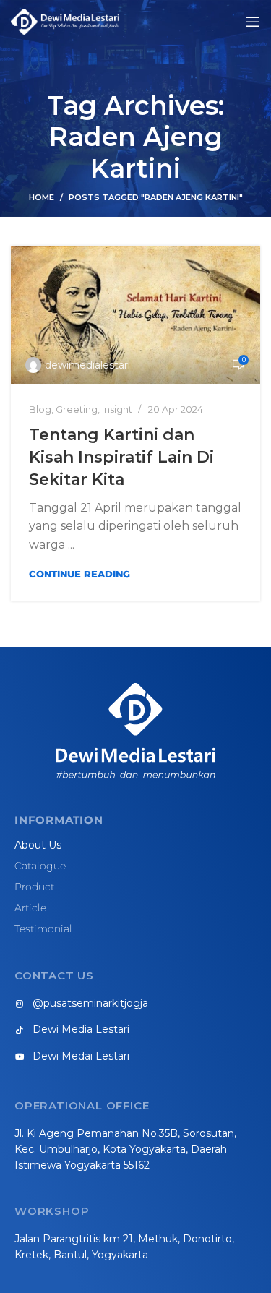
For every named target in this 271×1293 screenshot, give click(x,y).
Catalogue (40, 865)
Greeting (77, 409)
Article (30, 907)
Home (41, 197)
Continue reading (79, 574)
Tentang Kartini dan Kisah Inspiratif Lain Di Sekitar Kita (121, 457)
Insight (117, 409)
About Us (37, 844)
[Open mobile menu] (252, 21)
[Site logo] (65, 20)
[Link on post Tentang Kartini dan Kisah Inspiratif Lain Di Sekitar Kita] (135, 315)
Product (34, 886)
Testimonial (43, 928)
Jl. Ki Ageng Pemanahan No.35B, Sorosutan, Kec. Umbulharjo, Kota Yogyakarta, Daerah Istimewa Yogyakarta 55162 (125, 1149)
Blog (40, 409)
